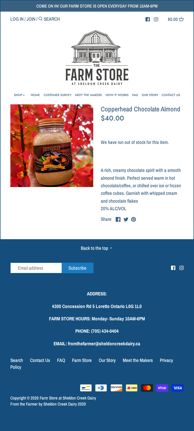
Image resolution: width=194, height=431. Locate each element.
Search (16, 360)
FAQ (61, 360)
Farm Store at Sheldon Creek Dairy (68, 398)
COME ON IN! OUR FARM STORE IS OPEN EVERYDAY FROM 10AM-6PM (97, 6)
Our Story (107, 360)
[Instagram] (156, 18)
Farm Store (82, 360)
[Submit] (40, 19)
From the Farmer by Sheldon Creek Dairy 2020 (48, 404)
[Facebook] (148, 18)
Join (31, 19)
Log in (16, 19)
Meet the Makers (138, 360)
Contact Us (40, 360)
